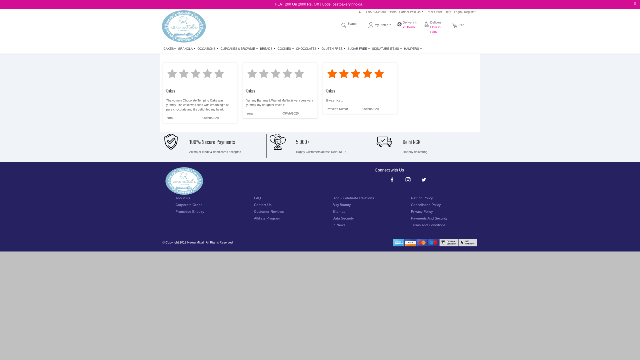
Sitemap (339, 212)
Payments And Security (429, 218)
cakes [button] (169, 48)
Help (448, 12)
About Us (183, 198)
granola (185, 48)
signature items (386, 48)
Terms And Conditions (428, 225)
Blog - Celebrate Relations (353, 198)
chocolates (306, 48)
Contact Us (263, 205)
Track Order (434, 12)
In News (338, 225)
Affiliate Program (267, 218)
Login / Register (465, 12)
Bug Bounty (341, 205)
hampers (412, 48)
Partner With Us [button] (410, 12)
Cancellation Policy (426, 205)
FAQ (257, 198)
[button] (380, 25)
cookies (285, 48)
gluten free (332, 48)
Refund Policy (422, 198)
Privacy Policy (422, 212)
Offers (392, 12)
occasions (207, 48)
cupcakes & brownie (238, 48)
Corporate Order (189, 205)
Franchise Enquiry (190, 212)
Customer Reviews (269, 212)
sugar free (358, 48)
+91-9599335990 (373, 12)
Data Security (343, 218)
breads (266, 48)
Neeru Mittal (195, 242)
